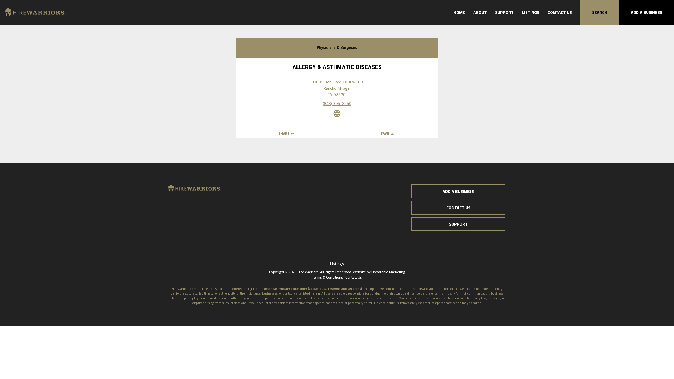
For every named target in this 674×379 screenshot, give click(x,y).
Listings (530, 12)
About (480, 12)
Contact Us (560, 12)
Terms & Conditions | (328, 277)
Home (459, 12)
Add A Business (646, 12)
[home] (33, 12)
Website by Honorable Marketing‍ (379, 272)
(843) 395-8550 (337, 103)
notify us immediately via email (408, 302)
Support (504, 12)
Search (599, 12)
